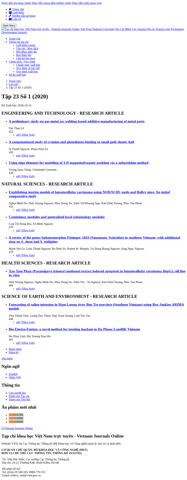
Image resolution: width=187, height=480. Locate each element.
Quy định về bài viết (28, 68)
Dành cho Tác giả (19, 396)
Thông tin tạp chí (18, 41)
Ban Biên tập (23, 55)
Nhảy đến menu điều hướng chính (51, 3)
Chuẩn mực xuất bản (28, 64)
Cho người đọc (17, 392)
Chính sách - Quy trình (22, 61)
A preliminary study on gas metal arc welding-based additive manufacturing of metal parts (76, 121)
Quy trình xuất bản (27, 71)
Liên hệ (16, 19)
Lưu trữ (13, 84)
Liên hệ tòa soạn (25, 58)
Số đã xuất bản (17, 74)
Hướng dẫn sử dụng (23, 15)
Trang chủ (18, 9)
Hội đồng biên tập (26, 51)
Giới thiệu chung (25, 45)
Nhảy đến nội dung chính (16, 3)
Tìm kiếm (7, 358)
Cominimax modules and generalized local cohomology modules (57, 217)
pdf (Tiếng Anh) (25, 134)
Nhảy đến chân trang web (87, 3)
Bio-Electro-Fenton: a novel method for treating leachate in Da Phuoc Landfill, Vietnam (74, 329)
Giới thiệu (18, 12)
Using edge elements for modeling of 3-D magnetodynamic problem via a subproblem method (78, 163)
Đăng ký (14, 352)
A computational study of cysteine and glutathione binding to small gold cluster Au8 (71, 142)
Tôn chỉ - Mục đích (27, 48)
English (13, 374)
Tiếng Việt (15, 377)
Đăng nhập (15, 349)
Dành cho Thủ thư (19, 399)
